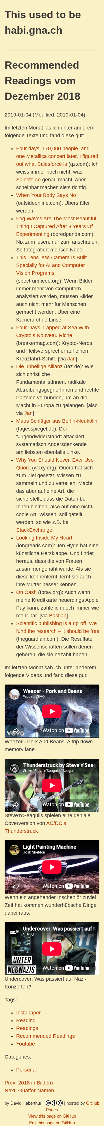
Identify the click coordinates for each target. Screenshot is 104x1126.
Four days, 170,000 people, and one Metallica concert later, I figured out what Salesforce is (57, 156)
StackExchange (34, 530)
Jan (71, 359)
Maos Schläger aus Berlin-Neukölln (56, 421)
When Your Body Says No (46, 195)
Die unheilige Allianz (39, 366)
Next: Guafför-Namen (29, 1090)
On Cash (26, 592)
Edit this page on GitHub (52, 1122)
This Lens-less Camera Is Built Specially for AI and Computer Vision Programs (51, 265)
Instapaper (28, 1013)
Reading (26, 1020)
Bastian (57, 616)
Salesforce (28, 180)
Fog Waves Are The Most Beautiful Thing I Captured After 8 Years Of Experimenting (56, 226)
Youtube (25, 1044)
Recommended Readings (45, 1036)
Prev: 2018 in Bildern (29, 1083)
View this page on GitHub (52, 1116)
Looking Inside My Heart (44, 538)
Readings (27, 1028)
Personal (26, 1070)
